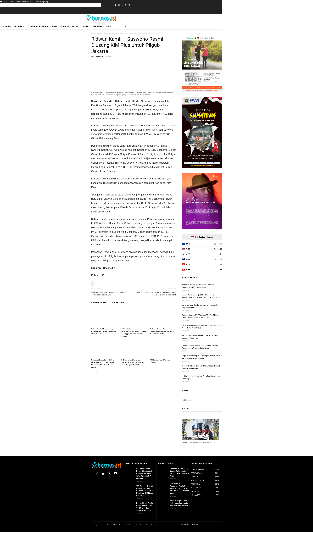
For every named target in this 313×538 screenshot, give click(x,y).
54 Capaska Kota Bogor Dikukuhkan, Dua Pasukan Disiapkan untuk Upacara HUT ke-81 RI (145, 473)
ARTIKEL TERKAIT (99, 302)
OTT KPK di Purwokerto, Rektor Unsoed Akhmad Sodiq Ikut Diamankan (201, 367)
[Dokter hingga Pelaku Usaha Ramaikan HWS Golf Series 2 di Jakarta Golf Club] (130, 505)
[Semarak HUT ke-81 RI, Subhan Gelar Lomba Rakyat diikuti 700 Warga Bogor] (163, 471)
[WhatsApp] (104, 61)
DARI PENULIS (117, 302)
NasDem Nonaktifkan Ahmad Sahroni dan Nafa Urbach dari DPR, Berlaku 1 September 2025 (133, 362)
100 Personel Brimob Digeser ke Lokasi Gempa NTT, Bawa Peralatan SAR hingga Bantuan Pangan (145, 490)
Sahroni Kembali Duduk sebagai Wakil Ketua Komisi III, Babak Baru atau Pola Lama (103, 331)
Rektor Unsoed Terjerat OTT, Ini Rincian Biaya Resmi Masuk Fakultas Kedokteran (200, 347)
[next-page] (96, 372)
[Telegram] (116, 61)
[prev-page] (92, 372)
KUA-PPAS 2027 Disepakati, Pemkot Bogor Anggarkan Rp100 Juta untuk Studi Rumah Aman (201, 296)
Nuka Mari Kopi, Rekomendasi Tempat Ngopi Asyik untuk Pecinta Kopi (109, 293)
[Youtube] (129, 5)
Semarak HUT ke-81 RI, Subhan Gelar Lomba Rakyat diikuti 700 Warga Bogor (199, 286)
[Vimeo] (125, 5)
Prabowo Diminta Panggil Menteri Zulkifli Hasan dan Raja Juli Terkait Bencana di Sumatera (162, 331)
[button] (125, 26)
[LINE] (121, 61)
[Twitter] (122, 5)
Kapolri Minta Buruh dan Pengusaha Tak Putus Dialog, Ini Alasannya (200, 336)
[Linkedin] (110, 61)
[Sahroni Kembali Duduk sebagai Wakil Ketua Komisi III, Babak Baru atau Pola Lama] (104, 318)
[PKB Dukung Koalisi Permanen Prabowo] (163, 349)
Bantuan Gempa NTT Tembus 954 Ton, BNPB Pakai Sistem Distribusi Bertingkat (200, 316)
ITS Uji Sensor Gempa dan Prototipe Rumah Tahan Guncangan (202, 377)
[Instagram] (119, 5)
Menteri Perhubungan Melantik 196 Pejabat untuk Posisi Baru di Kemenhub (156, 293)
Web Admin (99, 56)
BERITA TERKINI (96, 33)
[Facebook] (115, 5)
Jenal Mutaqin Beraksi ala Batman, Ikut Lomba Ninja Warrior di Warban (200, 306)
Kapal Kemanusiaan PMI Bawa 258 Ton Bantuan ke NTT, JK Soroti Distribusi (202, 326)
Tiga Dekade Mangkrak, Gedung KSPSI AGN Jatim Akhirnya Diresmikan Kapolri (201, 357)
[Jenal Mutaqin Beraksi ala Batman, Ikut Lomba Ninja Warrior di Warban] (163, 503)
